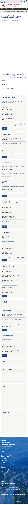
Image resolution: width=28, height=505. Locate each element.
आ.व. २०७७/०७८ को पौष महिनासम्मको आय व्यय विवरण (11, 324)
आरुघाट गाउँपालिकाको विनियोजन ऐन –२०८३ (9, 113)
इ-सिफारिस (4, 305)
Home (2, 11)
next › (16, 125)
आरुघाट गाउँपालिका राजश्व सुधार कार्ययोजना (9, 285)
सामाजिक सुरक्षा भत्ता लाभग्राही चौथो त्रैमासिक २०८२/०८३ (11, 138)
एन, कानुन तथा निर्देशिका (7, 446)
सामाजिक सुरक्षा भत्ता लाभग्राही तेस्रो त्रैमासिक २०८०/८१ (11, 148)
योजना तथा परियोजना (6, 83)
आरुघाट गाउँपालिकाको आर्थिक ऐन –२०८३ (9, 118)
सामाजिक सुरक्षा (5, 460)
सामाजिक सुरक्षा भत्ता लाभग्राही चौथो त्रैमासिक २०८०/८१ (11, 143)
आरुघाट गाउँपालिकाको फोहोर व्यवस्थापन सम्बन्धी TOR (11, 275)
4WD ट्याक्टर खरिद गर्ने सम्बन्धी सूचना (8, 211)
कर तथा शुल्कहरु (5, 448)
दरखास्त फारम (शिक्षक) (6, 246)
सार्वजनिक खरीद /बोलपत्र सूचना (8, 444)
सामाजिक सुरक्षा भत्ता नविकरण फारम (8, 241)
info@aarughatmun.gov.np (19, 494)
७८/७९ (3, 86)
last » (22, 125)
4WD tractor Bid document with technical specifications (13, 205)
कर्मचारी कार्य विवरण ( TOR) (7, 280)
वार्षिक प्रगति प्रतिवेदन (6, 470)
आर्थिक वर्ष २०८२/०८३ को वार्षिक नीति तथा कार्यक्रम (11, 350)
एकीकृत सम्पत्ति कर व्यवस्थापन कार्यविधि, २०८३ (10, 107)
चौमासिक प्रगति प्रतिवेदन (7, 472)
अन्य (4, 128)
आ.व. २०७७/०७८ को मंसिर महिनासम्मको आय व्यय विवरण (11, 319)
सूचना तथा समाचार (6, 442)
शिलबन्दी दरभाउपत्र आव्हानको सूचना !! (8, 216)
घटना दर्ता (4, 458)
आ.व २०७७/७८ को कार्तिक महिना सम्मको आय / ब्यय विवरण (12, 314)
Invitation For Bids (6, 221)
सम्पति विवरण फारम (5, 236)
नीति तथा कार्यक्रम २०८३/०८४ (7, 269)
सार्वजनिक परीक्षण (5, 476)
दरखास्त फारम (4, 252)
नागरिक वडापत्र (5, 462)
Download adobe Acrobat (17, 74)
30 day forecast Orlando (14, 364)
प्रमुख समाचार (5, 451)
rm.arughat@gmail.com (6, 494)
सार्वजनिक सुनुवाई (5, 474)
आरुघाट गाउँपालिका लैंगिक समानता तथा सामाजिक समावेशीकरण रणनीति (13, 291)
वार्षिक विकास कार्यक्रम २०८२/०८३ (8, 344)
